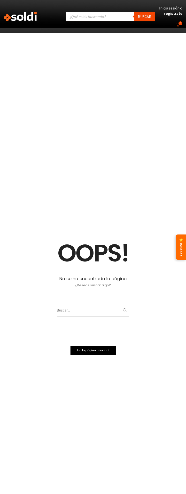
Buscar (144, 16)
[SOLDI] (20, 18)
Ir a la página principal (93, 350)
